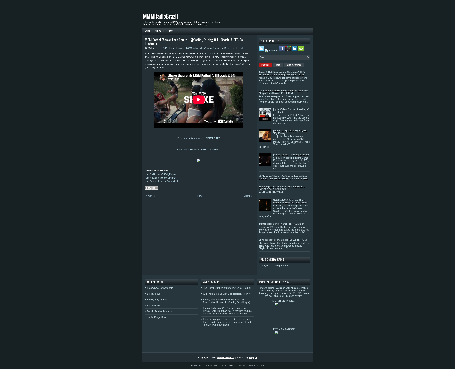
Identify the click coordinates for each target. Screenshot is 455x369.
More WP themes (256, 365)
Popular (265, 65)
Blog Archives (294, 65)
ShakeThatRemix (222, 48)
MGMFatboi (192, 48)
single (235, 48)
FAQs (171, 31)
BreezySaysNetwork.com (160, 288)
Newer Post (151, 196)
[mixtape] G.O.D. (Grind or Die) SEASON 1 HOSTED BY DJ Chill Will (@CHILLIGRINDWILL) (282, 189)
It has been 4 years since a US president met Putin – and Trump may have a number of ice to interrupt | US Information (227, 322)
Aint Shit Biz (153, 305)
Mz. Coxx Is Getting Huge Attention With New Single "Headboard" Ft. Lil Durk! (283, 92)
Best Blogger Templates (237, 365)
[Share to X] (153, 188)
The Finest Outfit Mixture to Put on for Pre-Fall (227, 288)
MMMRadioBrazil (160, 16)
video (242, 48)
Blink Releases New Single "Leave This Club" (284, 240)
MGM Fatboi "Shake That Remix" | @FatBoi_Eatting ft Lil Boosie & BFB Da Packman (194, 41)
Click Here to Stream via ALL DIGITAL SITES (198, 138)
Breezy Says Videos (157, 299)
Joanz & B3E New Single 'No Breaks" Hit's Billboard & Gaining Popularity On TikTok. (282, 73)
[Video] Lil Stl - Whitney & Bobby (291, 154)
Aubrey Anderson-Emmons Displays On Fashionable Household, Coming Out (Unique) (226, 301)
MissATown (206, 48)
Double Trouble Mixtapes (160, 311)
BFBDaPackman (166, 48)
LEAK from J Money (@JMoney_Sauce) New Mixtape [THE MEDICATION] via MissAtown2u (283, 177)
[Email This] (146, 188)
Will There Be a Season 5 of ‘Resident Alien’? (226, 293)
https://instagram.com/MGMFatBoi (161, 178)
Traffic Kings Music (157, 317)
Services (159, 31)
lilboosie (180, 48)
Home (147, 31)
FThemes (204, 365)
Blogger (253, 357)
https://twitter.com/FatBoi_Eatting (160, 174)
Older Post (248, 196)
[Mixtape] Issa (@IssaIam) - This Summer (281, 224)
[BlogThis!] (150, 188)
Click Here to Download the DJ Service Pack (198, 149)
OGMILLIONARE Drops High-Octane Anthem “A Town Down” (290, 201)
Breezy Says (153, 293)
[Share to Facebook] (156, 188)
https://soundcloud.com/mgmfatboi (161, 181)
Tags (278, 65)
